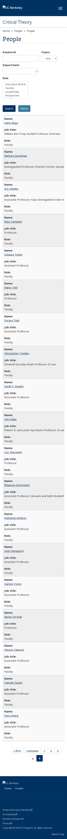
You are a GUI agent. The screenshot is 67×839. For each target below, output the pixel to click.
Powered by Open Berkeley (18, 809)
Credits (19, 788)
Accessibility (10, 814)
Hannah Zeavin (13, 682)
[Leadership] (15, 92)
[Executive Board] (15, 84)
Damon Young (12, 584)
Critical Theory (17, 22)
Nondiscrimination (13, 818)
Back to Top (58, 834)
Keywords (9, 52)
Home (6, 31)
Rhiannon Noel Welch (17, 485)
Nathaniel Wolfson (15, 518)
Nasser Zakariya (14, 649)
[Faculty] (15, 88)
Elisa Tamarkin (13, 221)
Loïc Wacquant (13, 452)
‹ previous (33, 751)
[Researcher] (15, 95)
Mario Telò (11, 287)
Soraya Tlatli (11, 320)
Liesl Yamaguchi (14, 551)
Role (5, 78)
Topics (45, 52)
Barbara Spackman (15, 155)
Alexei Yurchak (13, 617)
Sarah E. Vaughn (14, 386)
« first (18, 751)
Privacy (7, 823)
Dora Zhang (11, 715)
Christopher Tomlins (16, 353)
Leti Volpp (10, 419)
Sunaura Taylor (13, 254)
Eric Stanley (11, 188)
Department (11, 65)
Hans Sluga (11, 123)
